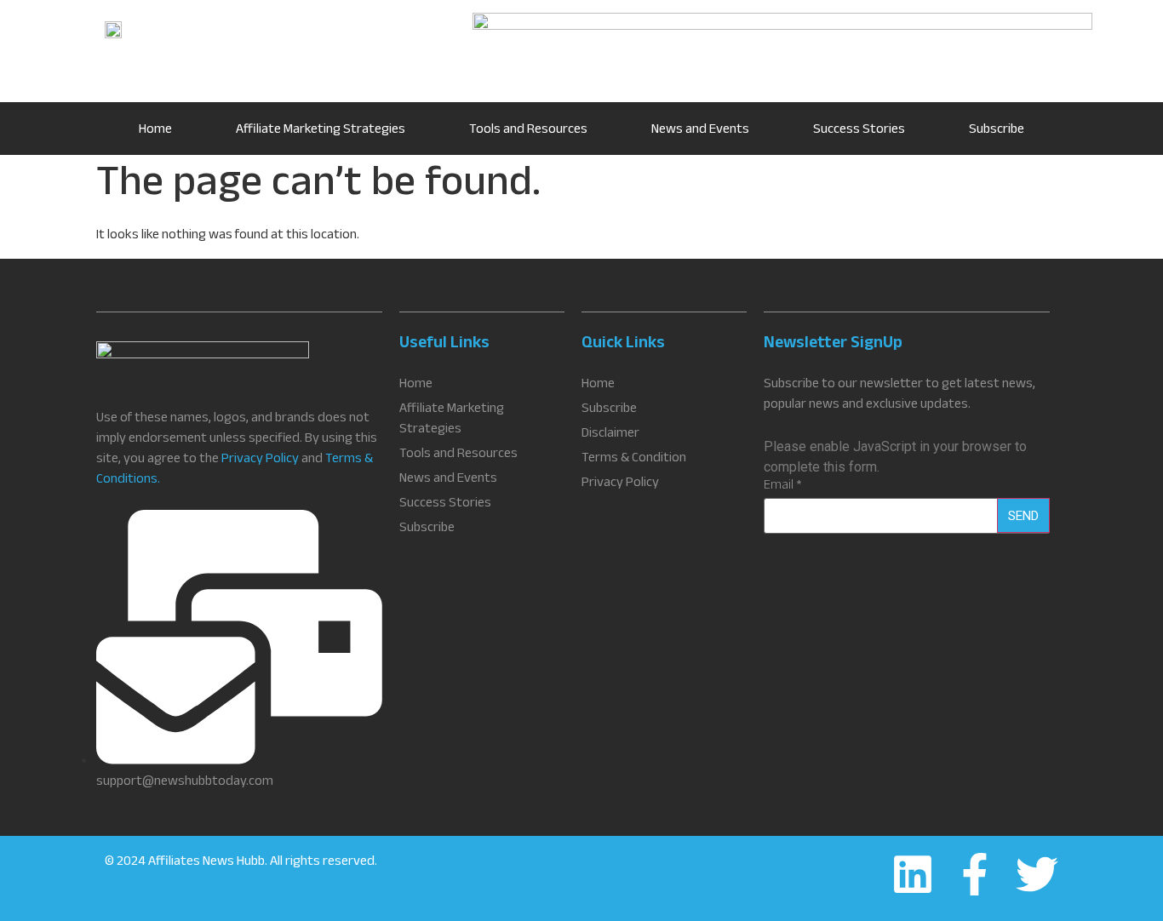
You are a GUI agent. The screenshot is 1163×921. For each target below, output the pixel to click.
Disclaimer (610, 435)
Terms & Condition (634, 459)
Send (1023, 515)
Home (155, 130)
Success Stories (859, 130)
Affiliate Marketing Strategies (320, 130)
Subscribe (996, 130)
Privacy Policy (260, 460)
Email (783, 487)
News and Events (700, 130)
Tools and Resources (528, 130)
